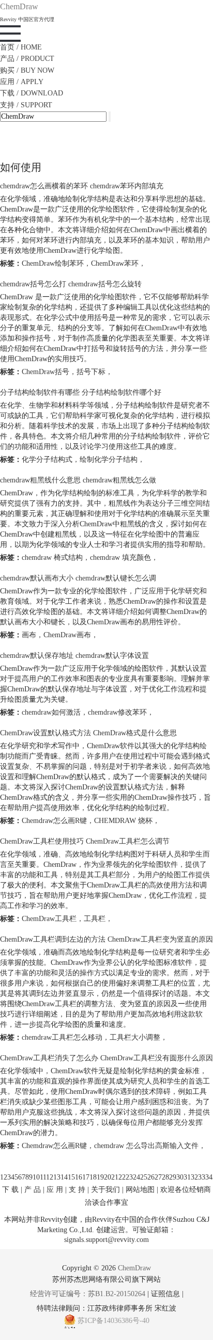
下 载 (10, 1189)
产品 (27, 58)
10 (36, 1177)
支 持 (77, 1189)
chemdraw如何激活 (51, 712)
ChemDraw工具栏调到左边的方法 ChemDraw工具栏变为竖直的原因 (106, 939)
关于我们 (105, 1189)
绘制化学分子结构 (109, 459)
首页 (21, 47)
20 (107, 1177)
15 (71, 1177)
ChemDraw (134, 1268)
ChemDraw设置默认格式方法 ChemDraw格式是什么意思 (88, 733)
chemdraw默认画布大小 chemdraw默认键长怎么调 (78, 578)
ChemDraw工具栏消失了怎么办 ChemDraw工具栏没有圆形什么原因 (106, 1058)
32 (194, 1177)
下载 (31, 93)
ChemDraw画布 (67, 635)
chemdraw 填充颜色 (120, 557)
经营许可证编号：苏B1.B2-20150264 (87, 1294)
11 (43, 1177)
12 (49, 1177)
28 (165, 1177)
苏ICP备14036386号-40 (113, 1321)
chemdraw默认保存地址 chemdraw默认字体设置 (74, 655)
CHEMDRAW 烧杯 (123, 821)
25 (143, 1177)
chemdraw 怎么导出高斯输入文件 (146, 1146)
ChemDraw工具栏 (49, 919)
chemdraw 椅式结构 (52, 557)
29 (172, 1177)
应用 (21, 82)
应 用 (55, 1189)
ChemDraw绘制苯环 (53, 263)
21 (114, 1177)
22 (122, 1177)
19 (100, 1177)
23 (129, 1177)
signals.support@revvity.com (106, 1239)
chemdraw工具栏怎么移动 (62, 1037)
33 (201, 1177)
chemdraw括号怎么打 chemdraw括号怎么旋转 (71, 284)
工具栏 (94, 919)
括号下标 (91, 372)
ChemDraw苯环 (115, 263)
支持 (26, 105)
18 (93, 1177)
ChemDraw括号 (45, 372)
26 (151, 1177)
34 (208, 1177)
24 (136, 1177)
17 (85, 1177)
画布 (29, 635)
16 (78, 1177)
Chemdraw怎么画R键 (54, 821)
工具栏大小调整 (135, 1037)
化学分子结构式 (47, 459)
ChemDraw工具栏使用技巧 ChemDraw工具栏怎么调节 (85, 841)
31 (187, 1177)
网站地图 (140, 1189)
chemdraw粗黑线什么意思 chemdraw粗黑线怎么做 (78, 480)
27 (158, 1177)
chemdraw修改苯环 (117, 712)
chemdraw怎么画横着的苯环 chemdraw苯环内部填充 (81, 186)
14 (64, 1177)
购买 (27, 70)
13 (56, 1177)
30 (180, 1177)
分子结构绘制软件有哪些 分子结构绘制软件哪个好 (80, 392)
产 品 (32, 1189)
